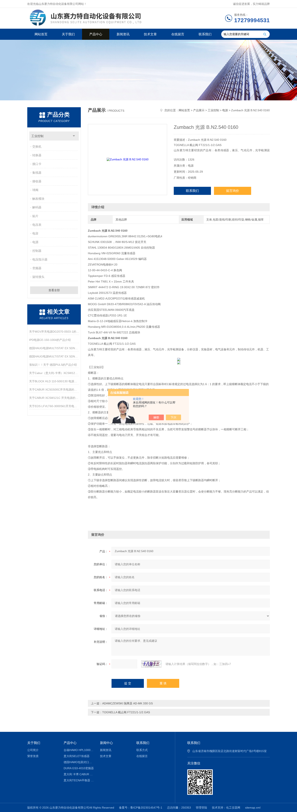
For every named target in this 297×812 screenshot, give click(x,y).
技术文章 (150, 34)
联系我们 (205, 34)
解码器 (36, 207)
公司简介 (33, 750)
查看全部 (54, 290)
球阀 (35, 190)
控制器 (36, 250)
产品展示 (198, 110)
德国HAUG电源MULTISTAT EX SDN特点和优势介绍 (54, 348)
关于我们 (68, 34)
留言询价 (232, 190)
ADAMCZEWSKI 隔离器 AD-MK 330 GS (127, 703)
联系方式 (142, 750)
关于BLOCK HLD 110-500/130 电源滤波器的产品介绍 (54, 381)
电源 (35, 242)
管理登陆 (201, 807)
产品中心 (95, 34)
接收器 (36, 181)
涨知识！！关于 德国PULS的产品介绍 (53, 364)
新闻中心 (106, 743)
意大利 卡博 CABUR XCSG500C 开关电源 (79, 774)
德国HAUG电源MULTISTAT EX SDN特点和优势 (54, 356)
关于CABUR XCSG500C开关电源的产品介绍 (54, 389)
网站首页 (41, 34)
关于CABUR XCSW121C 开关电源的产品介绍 (54, 397)
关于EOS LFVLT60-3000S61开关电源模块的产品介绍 (54, 406)
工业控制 (37, 136)
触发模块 (38, 198)
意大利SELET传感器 (77, 756)
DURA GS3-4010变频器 (79, 768)
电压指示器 (39, 259)
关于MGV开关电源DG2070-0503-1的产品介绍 (54, 331)
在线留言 (177, 34)
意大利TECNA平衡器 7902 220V (79, 780)
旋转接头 (38, 276)
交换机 (36, 146)
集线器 (36, 172)
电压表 (36, 224)
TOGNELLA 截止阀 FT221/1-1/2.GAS (126, 712)
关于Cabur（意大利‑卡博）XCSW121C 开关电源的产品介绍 (54, 373)
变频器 (36, 268)
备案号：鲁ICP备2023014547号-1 (140, 807)
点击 (74, 136)
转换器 (36, 155)
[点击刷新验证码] (151, 664)
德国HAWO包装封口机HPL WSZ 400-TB (79, 762)
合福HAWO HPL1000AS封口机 (79, 750)
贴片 (35, 216)
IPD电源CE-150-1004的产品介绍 (50, 339)
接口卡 (36, 164)
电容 (35, 233)
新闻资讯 (123, 34)
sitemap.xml (252, 807)
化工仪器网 (233, 807)
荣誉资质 (33, 756)
